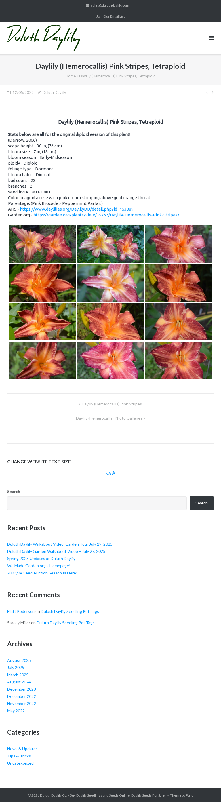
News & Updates (22, 748)
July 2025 (15, 667)
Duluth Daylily (54, 92)
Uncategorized (20, 763)
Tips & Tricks (19, 755)
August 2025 (19, 660)
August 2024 (19, 681)
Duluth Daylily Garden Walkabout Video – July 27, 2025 (56, 551)
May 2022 (16, 710)
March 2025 (17, 674)
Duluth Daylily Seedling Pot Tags (70, 611)
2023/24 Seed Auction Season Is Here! (42, 572)
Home (71, 76)
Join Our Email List (110, 16)
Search (13, 491)
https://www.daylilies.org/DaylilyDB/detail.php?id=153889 (77, 209)
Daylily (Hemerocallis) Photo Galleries (109, 418)
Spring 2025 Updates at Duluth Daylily (41, 558)
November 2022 (21, 703)
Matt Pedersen (21, 611)
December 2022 (21, 696)
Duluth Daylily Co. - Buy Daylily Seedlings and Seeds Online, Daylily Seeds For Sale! (103, 795)
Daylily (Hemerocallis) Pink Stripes (112, 403)
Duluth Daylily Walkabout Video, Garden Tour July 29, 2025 (60, 544)
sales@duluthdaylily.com (110, 5)
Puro (189, 795)
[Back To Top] (207, 788)
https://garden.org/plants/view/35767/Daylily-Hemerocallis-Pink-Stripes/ (106, 214)
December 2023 (21, 689)
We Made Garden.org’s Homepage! (39, 565)
